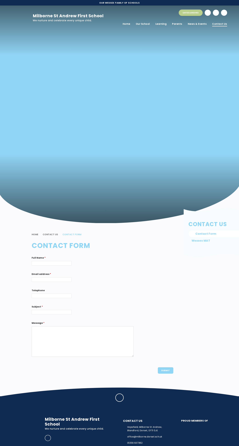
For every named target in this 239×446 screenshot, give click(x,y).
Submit (165, 370)
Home (35, 234)
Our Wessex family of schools (119, 2)
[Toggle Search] (224, 13)
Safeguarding (191, 12)
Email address (41, 274)
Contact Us (50, 234)
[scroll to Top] (119, 398)
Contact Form (72, 234)
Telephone (38, 290)
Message (38, 323)
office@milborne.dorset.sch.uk (144, 436)
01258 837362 (135, 442)
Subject (37, 306)
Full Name (39, 257)
